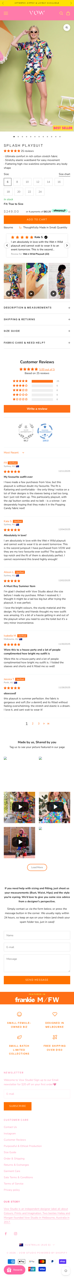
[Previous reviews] (7, 245)
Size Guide (10, 1152)
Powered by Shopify (52, 1252)
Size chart (64, 174)
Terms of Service (13, 1183)
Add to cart (37, 219)
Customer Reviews (15, 1140)
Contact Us (10, 1127)
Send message (37, 980)
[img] (12, 472)
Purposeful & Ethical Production (23, 1146)
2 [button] (32, 723)
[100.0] (45, 431)
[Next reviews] (67, 245)
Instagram (10, 1133)
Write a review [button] (37, 409)
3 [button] (38, 723)
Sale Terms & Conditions (18, 1177)
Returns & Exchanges (16, 1165)
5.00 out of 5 (47, 369)
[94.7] (26, 431)
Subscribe (17, 1106)
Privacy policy (12, 1190)
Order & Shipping (14, 1158)
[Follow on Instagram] (15, 1234)
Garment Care (12, 1171)
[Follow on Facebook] (6, 1234)
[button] (12, 151)
